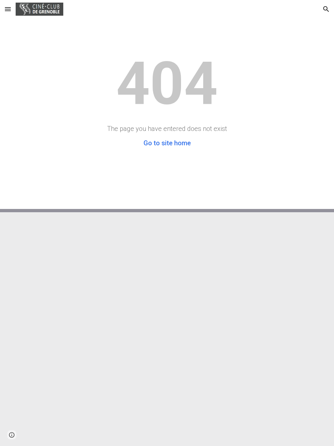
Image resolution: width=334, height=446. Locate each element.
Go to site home (167, 143)
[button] (8, 9)
